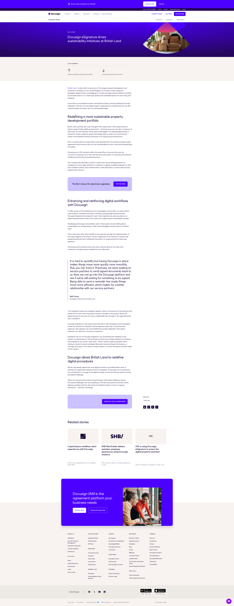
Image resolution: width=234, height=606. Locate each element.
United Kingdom (74, 592)
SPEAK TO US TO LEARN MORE (114, 402)
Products (67, 14)
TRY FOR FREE (120, 184)
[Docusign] (54, 14)
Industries (169, 20)
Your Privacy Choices (91, 602)
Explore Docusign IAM (97, 510)
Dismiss (161, 4)
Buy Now (169, 14)
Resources (86, 14)
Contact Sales (157, 14)
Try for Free (179, 14)
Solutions (77, 14)
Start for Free (79, 510)
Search (160, 9)
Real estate (71, 32)
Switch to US (149, 4)
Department (180, 20)
